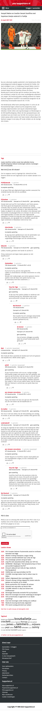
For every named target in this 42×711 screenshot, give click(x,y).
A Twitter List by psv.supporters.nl (12, 635)
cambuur (34, 619)
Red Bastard (17, 306)
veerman (8, 630)
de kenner (20, 327)
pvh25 (7, 365)
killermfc (4, 246)
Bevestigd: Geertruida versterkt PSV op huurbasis (22, 593)
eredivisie (13, 622)
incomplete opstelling (7, 187)
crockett (5, 621)
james (9, 624)
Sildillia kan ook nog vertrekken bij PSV (18, 572)
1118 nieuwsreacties (10, 265)
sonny (35, 627)
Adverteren (5, 673)
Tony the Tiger (13, 287)
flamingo (24, 622)
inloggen (28, 8)
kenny (32, 162)
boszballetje (22, 619)
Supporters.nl (7, 681)
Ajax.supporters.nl (8, 685)
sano (17, 627)
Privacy (4, 671)
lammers (22, 624)
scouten (30, 627)
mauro (30, 624)
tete (2, 166)
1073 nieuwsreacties (6, 201)
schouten (25, 627)
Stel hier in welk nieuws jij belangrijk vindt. (15, 609)
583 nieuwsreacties (6, 411)
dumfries (8, 162)
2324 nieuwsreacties (10, 229)
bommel (11, 619)
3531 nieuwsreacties (6, 184)
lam (15, 624)
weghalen (24, 630)
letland (15, 164)
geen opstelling (35, 201)
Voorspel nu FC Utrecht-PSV (21, 201)
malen (3, 162)
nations (28, 164)
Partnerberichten (7, 675)
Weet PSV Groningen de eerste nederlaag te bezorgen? (23, 595)
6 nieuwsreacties (5, 350)
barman (3, 619)
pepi (7, 627)
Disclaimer (5, 668)
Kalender (5, 654)
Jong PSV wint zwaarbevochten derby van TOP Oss (22, 562)
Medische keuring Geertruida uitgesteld (18, 603)
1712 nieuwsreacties (18, 307)
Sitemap (5, 692)
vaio (4, 630)
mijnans (36, 624)
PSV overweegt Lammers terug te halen (18, 560)
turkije (14, 162)
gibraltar (27, 162)
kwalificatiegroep (6, 164)
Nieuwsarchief (7, 658)
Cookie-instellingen (8, 697)
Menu (7, 8)
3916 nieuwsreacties (10, 367)
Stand (4, 651)
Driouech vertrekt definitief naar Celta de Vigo (20, 558)
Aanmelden (5, 647)
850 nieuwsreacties (22, 329)
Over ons (5, 662)
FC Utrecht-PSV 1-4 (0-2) (24, 265)
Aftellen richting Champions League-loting (19, 556)
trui (2, 630)
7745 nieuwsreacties (6, 248)
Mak (2, 348)
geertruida (30, 622)
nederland (3, 627)
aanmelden (36, 8)
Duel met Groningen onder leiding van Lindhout (21, 601)
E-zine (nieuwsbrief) (8, 656)
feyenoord (17, 622)
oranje (18, 162)
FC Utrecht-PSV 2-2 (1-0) (20, 184)
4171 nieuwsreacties (10, 394)
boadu (6, 619)
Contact (4, 677)
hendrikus (3, 624)
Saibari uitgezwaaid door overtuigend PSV (19, 578)
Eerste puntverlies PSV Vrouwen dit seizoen (20, 584)
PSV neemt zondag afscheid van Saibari (18, 605)
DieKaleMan (9, 263)
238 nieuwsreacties (6, 425)
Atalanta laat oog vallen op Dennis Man (18, 586)
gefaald (35, 622)
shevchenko (9, 227)
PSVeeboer (4, 199)
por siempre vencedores (13, 392)
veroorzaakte (8, 166)
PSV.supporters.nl (7, 690)
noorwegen (34, 164)
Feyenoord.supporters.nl (10, 688)
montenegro (21, 164)
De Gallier (4, 409)
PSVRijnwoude (5, 183)
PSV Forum (5, 649)
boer (22, 162)
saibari (12, 627)
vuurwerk (14, 630)
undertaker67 (5, 423)
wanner (20, 630)
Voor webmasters (7, 666)
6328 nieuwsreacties (14, 289)
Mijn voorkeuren (7, 694)
